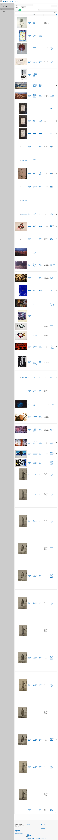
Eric (39, 62)
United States (52, 96)
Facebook (43, 824)
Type (45, 14)
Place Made (52, 14)
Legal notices (37, 838)
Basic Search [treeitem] (4, 6)
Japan (51, 108)
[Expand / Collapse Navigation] (1, 1)
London (51, 146)
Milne (40, 95)
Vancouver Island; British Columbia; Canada (52, 326)
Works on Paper (29, 23)
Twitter (42, 825)
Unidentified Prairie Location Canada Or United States (52, 346)
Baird (40, 361)
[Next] (55, 12)
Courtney (40, 96)
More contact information (19, 833)
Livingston (40, 226)
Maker (41, 14)
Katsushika (40, 108)
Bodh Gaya (52, 277)
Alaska (51, 264)
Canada (51, 23)
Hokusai (40, 120)
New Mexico (52, 95)
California (51, 403)
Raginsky (40, 146)
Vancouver (51, 225)
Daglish (40, 172)
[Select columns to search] (16, 5)
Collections (30, 14)
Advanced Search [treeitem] (5, 9)
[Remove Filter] (38, 10)
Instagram (43, 828)
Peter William (40, 174)
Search (28, 832)
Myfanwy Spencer (40, 23)
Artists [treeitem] (3, 11)
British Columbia (51, 22)
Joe (39, 453)
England (51, 147)
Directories (29, 835)
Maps (28, 836)
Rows (16, 7)
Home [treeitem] (3, 3)
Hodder (40, 48)
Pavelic (40, 21)
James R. (40, 36)
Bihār (51, 278)
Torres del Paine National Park (52, 302)
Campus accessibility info (32, 825)
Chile (53, 305)
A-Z (28, 834)
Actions (23, 7)
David (40, 362)
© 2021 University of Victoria (29, 838)
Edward (40, 454)
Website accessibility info (31, 824)
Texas (51, 429)
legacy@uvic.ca (17, 830)
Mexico (51, 377)
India (52, 278)
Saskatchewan (52, 442)
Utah (51, 251)
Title (35, 14)
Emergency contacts (42, 838)
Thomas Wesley (40, 86)
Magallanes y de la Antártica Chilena (52, 304)
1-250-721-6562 (17, 831)
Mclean (40, 84)
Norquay (40, 35)
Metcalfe (40, 61)
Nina (39, 147)
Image (21, 14)
